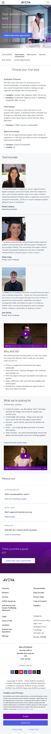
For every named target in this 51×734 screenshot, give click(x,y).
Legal (4, 616)
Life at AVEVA (7, 55)
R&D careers (31, 55)
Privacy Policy (17, 729)
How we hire (6, 60)
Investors (5, 588)
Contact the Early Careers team (15, 443)
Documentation (39, 588)
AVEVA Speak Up (9, 601)
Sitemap (5, 636)
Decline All (25, 723)
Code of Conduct (39, 601)
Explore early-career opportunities (17, 35)
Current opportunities (22, 60)
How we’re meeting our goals (15, 499)
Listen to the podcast (13, 535)
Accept (25, 716)
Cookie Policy (34, 729)
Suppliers (37, 605)
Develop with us (25, 650)
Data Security (38, 593)
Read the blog (10, 517)
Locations (5, 625)
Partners (5, 593)
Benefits (42, 55)
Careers (5, 597)
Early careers (19, 55)
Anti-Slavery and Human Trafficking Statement (9, 607)
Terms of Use (7, 621)
